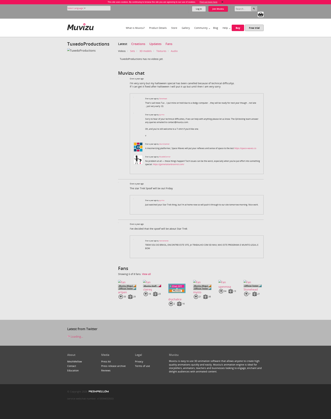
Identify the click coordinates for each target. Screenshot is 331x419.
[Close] (222, 2)
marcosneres (163, 241)
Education (73, 370)
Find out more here (208, 2)
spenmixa (224, 287)
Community (201, 27)
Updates (155, 44)
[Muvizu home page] (80, 26)
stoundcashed (164, 144)
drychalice (175, 299)
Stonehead (163, 98)
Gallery (186, 27)
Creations (138, 44)
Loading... (76, 336)
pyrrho (161, 115)
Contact (71, 366)
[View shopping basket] (261, 14)
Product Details (158, 27)
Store (174, 27)
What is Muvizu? (135, 27)
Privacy (139, 361)
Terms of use (142, 366)
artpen (122, 292)
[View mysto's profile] (203, 282)
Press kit (106, 361)
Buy (238, 27)
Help (225, 27)
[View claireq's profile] (153, 282)
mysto (197, 292)
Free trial (254, 27)
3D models (145, 51)
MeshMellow (74, 361)
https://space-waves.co (245, 148)
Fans (169, 44)
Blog (215, 27)
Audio (174, 51)
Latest (122, 44)
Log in (199, 8)
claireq (147, 289)
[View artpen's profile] (128, 282)
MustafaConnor (164, 157)
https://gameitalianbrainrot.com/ (168, 164)
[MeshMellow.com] (98, 391)
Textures (161, 51)
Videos (122, 51)
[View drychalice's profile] (178, 288)
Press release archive (113, 366)
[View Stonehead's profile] (253, 282)
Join (218, 8)
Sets (132, 51)
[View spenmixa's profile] (228, 282)
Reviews (106, 370)
